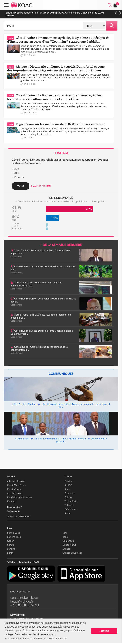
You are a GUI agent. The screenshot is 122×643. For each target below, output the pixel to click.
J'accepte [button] (104, 630)
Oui (17, 169)
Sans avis (19, 177)
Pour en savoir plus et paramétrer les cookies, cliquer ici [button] (36, 638)
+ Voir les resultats (41, 185)
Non (17, 173)
